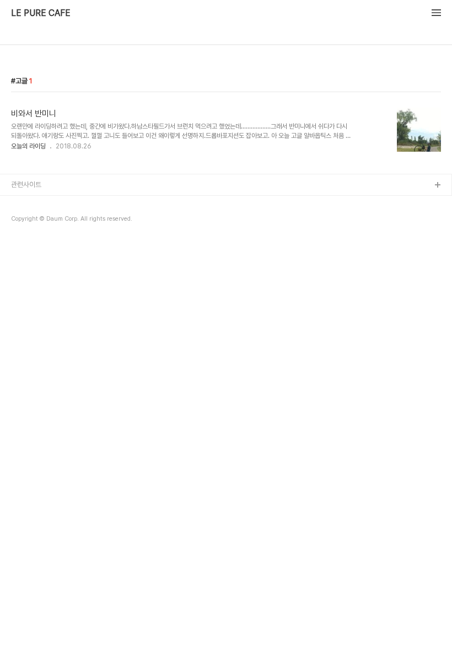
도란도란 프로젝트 (37, 238)
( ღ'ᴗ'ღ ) (24, 203)
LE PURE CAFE (41, 13)
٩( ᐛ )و (22, 221)
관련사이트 (26, 184)
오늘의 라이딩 (28, 146)
